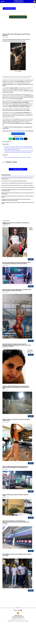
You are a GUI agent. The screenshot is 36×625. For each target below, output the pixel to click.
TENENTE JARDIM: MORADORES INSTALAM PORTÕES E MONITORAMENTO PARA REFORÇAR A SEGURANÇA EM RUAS (15, 387)
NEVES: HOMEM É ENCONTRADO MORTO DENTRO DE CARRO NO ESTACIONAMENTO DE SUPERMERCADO (15, 467)
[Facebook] (14, 610)
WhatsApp (10, 138)
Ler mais (31, 259)
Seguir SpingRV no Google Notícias (18, 133)
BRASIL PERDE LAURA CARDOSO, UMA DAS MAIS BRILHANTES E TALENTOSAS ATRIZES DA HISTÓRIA (17, 197)
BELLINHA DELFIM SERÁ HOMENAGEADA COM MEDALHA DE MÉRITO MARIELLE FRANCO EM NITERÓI (17, 203)
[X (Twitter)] (17, 610)
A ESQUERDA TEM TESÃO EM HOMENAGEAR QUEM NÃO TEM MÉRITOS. (18, 150)
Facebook (17, 138)
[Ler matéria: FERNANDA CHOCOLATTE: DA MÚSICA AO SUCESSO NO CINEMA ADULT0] (31, 229)
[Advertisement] (18, 25)
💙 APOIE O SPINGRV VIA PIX (9, 8)
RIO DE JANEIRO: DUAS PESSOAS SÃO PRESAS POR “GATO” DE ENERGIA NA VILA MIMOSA (17, 185)
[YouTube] (21, 610)
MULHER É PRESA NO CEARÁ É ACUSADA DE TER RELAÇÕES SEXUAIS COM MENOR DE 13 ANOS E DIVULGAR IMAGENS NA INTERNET (16, 345)
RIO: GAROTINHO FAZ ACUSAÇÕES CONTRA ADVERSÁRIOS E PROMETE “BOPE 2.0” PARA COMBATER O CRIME (17, 178)
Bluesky (21, 138)
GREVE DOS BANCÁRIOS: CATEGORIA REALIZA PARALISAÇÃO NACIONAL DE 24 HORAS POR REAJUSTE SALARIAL (15, 522)
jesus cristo (15, 162)
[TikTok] (19, 610)
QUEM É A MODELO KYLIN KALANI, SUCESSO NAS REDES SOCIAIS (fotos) (16, 420)
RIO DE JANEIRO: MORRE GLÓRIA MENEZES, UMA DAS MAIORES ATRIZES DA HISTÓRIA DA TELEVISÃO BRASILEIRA (17, 190)
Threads (25, 138)
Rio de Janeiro (23, 130)
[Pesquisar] (34, 7)
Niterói (11, 130)
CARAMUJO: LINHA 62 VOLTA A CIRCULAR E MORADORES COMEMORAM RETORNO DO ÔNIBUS (17, 187)
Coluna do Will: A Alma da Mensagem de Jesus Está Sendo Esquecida (17, 152)
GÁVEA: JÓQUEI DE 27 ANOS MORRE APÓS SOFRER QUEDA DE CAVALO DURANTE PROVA (17, 183)
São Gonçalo (16, 130)
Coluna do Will (8, 162)
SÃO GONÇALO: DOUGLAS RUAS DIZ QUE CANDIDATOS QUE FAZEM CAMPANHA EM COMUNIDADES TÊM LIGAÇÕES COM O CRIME (16, 200)
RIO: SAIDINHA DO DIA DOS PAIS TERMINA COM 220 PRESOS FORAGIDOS (16, 555)
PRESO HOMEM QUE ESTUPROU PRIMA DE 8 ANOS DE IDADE (15, 495)
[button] (3, 1)
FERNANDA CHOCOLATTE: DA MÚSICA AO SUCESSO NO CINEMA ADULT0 (15, 223)
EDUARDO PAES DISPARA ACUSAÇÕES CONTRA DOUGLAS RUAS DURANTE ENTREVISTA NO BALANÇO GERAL (17, 193)
